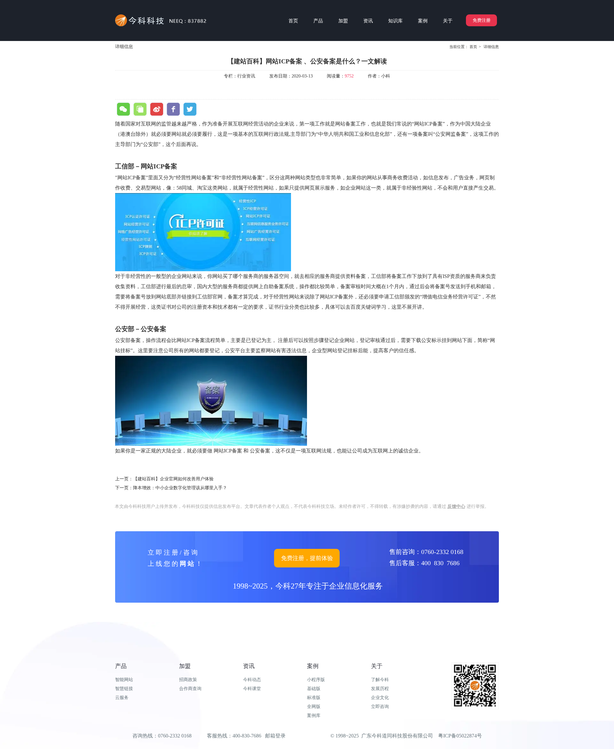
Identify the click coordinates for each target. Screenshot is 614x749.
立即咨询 (380, 706)
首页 (473, 47)
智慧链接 (124, 688)
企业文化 (380, 697)
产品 (121, 666)
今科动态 (252, 679)
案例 (313, 666)
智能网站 (124, 679)
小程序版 (316, 679)
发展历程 (380, 688)
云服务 (122, 697)
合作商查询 (190, 688)
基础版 (313, 688)
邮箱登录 (275, 735)
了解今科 (380, 679)
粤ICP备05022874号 (460, 735)
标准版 (313, 697)
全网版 (313, 706)
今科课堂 (252, 688)
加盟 (185, 666)
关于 (376, 666)
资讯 (249, 666)
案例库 (313, 715)
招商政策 (188, 679)
